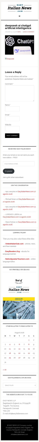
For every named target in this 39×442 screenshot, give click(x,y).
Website (8, 125)
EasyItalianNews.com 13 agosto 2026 (17, 217)
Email (7, 115)
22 (29, 353)
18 (10, 353)
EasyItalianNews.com (19, 8)
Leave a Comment (28, 32)
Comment (9, 84)
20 (19, 353)
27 (19, 358)
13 (19, 349)
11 (10, 349)
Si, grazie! (8, 171)
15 (29, 349)
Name (7, 105)
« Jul (4, 370)
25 (10, 358)
